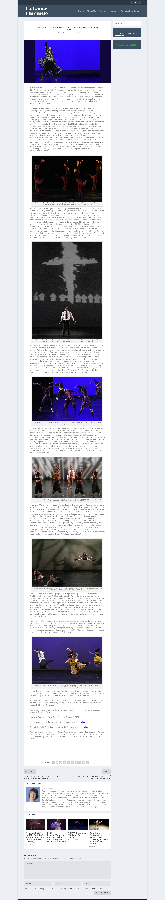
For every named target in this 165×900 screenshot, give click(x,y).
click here (82, 722)
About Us (91, 11)
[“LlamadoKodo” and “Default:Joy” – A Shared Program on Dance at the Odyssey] (35, 824)
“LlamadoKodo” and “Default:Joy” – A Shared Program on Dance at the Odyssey (35, 837)
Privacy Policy (73, 888)
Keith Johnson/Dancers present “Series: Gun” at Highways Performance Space (56, 837)
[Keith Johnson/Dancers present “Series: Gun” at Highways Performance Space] (56, 824)
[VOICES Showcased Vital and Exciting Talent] (78, 824)
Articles (102, 11)
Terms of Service (90, 888)
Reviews (113, 11)
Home (81, 11)
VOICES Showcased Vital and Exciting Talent (77, 835)
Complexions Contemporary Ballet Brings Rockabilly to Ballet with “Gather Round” (98, 838)
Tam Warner (63, 33)
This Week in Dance (130, 11)
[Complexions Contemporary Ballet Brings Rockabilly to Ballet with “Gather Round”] (99, 824)
